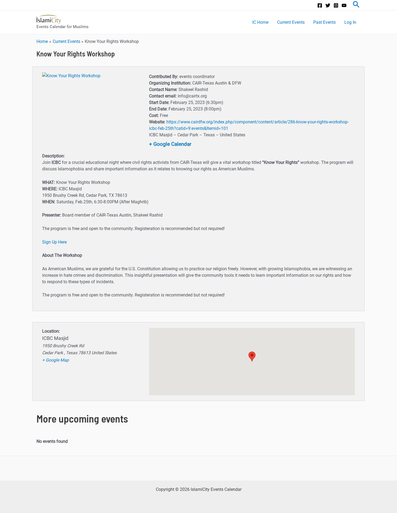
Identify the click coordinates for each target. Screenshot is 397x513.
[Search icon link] (356, 5)
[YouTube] (344, 5)
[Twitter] (327, 5)
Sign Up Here (54, 242)
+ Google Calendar (170, 144)
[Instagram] (336, 5)
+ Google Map (55, 360)
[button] (251, 357)
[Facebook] (319, 5)
